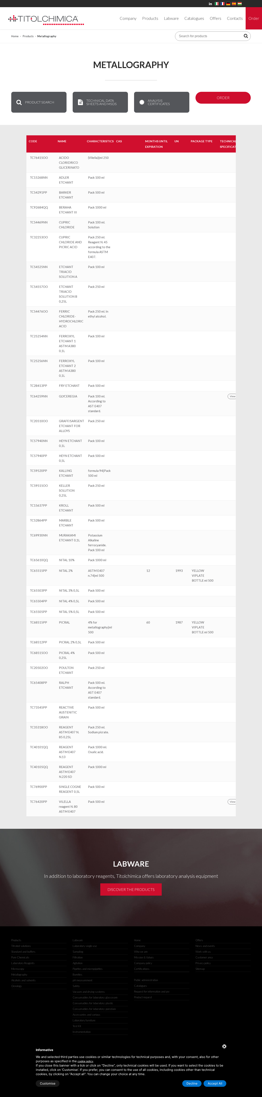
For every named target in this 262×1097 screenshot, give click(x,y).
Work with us (203, 951)
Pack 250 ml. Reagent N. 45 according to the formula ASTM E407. (99, 247)
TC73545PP (38, 707)
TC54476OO (39, 311)
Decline (192, 1083)
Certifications (141, 968)
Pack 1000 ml (97, 207)
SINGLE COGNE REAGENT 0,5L (70, 789)
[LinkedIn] (211, 3)
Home (14, 36)
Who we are (141, 951)
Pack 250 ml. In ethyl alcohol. (98, 314)
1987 (179, 622)
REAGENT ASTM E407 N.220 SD (67, 771)
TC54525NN (38, 267)
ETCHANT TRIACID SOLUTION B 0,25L (68, 294)
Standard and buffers (23, 951)
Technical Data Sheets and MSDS (101, 102)
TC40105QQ (39, 767)
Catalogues (140, 985)
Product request (143, 997)
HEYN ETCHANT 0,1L (70, 443)
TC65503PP (38, 590)
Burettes (77, 974)
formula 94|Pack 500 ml (99, 473)
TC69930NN (38, 535)
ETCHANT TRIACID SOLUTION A (68, 271)
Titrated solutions (21, 946)
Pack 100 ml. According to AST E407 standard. (97, 403)
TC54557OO (39, 286)
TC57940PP (38, 456)
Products (28, 36)
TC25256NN (38, 361)
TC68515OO (39, 653)
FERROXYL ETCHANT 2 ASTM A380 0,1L (67, 368)
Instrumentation (82, 1031)
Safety (76, 986)
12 (148, 570)
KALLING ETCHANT (66, 473)
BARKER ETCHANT (66, 195)
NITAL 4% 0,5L (69, 601)
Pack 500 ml (96, 192)
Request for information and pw (151, 991)
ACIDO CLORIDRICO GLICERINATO (69, 162)
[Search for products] (246, 36)
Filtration (78, 957)
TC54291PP (38, 192)
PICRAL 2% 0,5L (70, 642)
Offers (199, 940)
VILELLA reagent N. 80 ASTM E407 (68, 806)
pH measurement (82, 980)
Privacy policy (203, 963)
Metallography (19, 974)
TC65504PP (38, 601)
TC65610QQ (39, 560)
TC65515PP (38, 570)
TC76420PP (38, 801)
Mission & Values (144, 957)
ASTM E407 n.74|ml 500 (96, 573)
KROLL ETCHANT (66, 508)
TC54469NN (38, 222)
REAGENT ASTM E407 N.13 (67, 752)
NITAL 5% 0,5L (69, 612)
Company (139, 946)
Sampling (78, 951)
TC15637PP (38, 505)
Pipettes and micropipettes (88, 968)
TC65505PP (38, 612)
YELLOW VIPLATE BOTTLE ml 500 (202, 575)
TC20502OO (39, 668)
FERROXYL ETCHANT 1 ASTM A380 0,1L (67, 343)
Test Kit (77, 1026)
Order (223, 97)
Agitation (77, 963)
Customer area (204, 957)
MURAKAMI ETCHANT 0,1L (69, 537)
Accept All (215, 1083)
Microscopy (17, 968)
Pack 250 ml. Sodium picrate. (98, 729)
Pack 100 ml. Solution (96, 224)
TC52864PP (38, 520)
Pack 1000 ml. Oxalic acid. (97, 749)
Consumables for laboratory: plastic (93, 1003)
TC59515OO (39, 485)
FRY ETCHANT (69, 385)
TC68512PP (38, 642)
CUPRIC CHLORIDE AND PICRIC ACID (70, 242)
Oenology (16, 986)
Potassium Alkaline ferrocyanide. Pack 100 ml (97, 542)
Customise (47, 1083)
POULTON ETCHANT (66, 670)
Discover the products (131, 889)
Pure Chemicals (20, 957)
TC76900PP (38, 787)
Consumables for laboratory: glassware (95, 997)
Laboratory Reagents (23, 963)
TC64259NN (38, 396)
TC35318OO (39, 727)
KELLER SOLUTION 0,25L (67, 490)
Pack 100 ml (96, 177)
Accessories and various (86, 1014)
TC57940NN (38, 441)
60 (148, 622)
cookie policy (85, 1061)
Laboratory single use (85, 946)
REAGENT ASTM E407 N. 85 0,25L (69, 732)
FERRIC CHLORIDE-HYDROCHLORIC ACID (71, 319)
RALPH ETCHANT (66, 685)
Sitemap (200, 968)
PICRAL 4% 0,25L (67, 655)
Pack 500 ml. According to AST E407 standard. (97, 690)
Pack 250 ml (96, 286)
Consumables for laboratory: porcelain (94, 1009)
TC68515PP (38, 622)
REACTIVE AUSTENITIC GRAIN (68, 712)
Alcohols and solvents (23, 980)
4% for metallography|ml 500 (100, 627)
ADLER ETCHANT (66, 180)
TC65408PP (38, 682)
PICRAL (64, 622)
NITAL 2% (66, 570)
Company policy (143, 963)
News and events (205, 946)
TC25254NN (38, 336)
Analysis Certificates (159, 102)
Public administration (146, 980)
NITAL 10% (67, 560)
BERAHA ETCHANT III (68, 209)
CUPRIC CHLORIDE (67, 224)
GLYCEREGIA (68, 396)
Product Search (39, 102)
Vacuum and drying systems (89, 991)
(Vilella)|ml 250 (98, 157)
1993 (179, 570)
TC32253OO (39, 237)
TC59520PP (38, 470)
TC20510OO (39, 421)
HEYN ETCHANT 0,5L (70, 458)
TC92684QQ (39, 207)
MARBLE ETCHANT (66, 522)
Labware (78, 940)
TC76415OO (39, 157)
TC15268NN (38, 177)
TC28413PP (38, 385)
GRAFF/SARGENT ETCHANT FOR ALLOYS (71, 426)
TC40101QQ (39, 747)
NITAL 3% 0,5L (69, 590)
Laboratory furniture (84, 1020)
